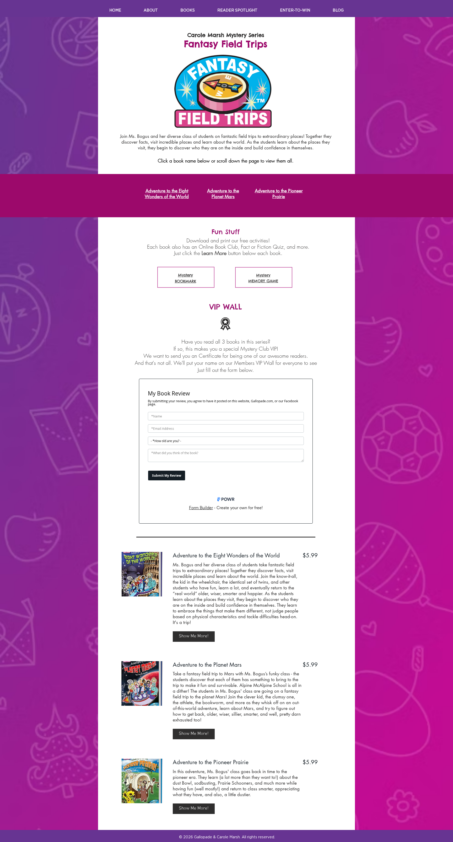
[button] (194, 636)
